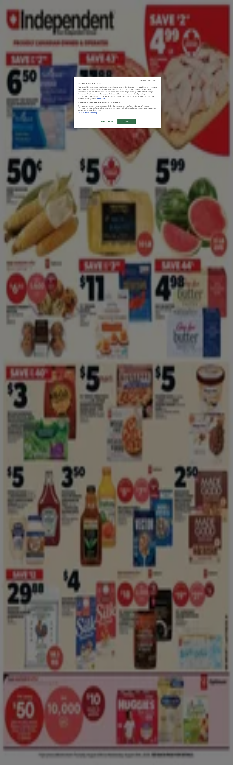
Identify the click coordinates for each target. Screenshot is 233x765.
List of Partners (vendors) (87, 113)
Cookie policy (101, 99)
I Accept (127, 121)
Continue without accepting (149, 80)
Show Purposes (107, 121)
